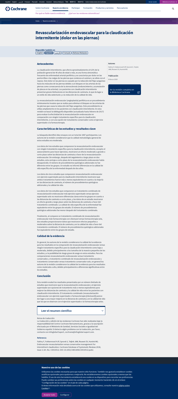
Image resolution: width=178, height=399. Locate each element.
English (14, 2)
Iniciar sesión (153, 2)
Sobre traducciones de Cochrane (95, 2)
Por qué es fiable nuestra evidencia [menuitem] (50, 13)
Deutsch (49, 2)
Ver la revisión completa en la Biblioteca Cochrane (122, 90)
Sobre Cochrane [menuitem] (42, 8)
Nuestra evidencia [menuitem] (60, 8)
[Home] (17, 9)
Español (7, 2)
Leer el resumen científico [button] (56, 310)
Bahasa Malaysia (59, 2)
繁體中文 (73, 2)
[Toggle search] (173, 9)
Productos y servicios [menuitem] (105, 8)
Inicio (37, 21)
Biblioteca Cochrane (169, 2)
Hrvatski (41, 2)
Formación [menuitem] (87, 8)
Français (27, 2)
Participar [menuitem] (76, 8)
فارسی (21, 2)
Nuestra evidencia (49, 21)
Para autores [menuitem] (122, 8)
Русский (34, 2)
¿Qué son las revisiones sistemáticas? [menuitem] (84, 13)
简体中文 (81, 2)
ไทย (67, 2)
